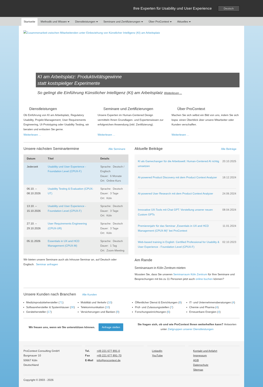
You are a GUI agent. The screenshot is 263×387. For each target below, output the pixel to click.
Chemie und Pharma (201, 307)
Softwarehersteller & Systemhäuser (47, 307)
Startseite (29, 21)
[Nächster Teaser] (234, 66)
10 (109, 302)
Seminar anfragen (47, 264)
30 (72, 307)
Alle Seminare (116, 148)
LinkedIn (157, 350)
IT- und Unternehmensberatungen (210, 302)
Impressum (200, 355)
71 (61, 302)
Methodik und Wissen (54, 21)
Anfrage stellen (111, 327)
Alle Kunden (89, 294)
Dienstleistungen (85, 21)
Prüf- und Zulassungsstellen (152, 307)
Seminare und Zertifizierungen (122, 21)
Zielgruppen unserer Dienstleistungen (191, 329)
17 (49, 311)
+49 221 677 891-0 (108, 350)
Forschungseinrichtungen (150, 311)
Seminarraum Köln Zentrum (190, 274)
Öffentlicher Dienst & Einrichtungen (156, 302)
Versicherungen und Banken (98, 311)
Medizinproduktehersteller (42, 302)
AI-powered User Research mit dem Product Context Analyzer (175, 193)
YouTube (157, 355)
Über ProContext (159, 21)
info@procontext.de (109, 360)
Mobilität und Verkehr (93, 302)
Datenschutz (200, 365)
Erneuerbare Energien (202, 311)
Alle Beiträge (228, 148)
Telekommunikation (92, 307)
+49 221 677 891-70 (109, 355)
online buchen (204, 278)
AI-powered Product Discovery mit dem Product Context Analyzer (177, 177)
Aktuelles (183, 21)
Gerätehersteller (36, 311)
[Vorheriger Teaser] (29, 66)
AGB (196, 360)
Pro (41, 8)
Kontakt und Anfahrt (205, 350)
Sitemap (198, 369)
